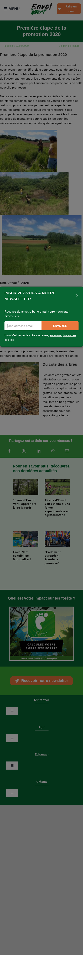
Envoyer (60, 326)
